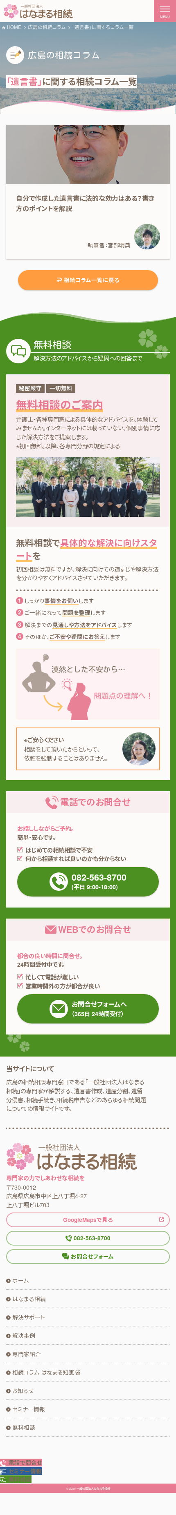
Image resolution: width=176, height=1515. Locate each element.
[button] (21, 1471)
